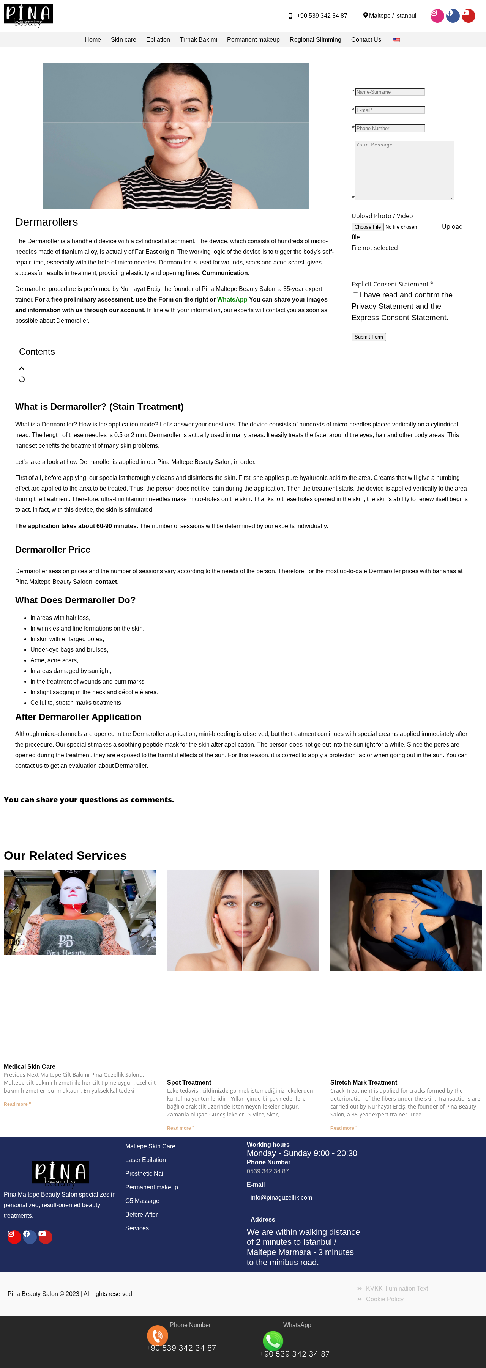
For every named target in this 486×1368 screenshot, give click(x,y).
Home (93, 39)
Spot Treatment (189, 1082)
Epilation (158, 39)
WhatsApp (232, 299)
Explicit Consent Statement (393, 284)
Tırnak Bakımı (198, 39)
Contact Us (366, 39)
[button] (21, 368)
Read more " (17, 1104)
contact (106, 582)
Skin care (123, 39)
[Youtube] (468, 16)
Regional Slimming (315, 39)
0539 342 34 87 (268, 1171)
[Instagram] (437, 16)
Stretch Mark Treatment (363, 1082)
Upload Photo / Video (382, 216)
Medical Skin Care (29, 1066)
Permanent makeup (253, 39)
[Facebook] (453, 16)
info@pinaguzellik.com (281, 1197)
